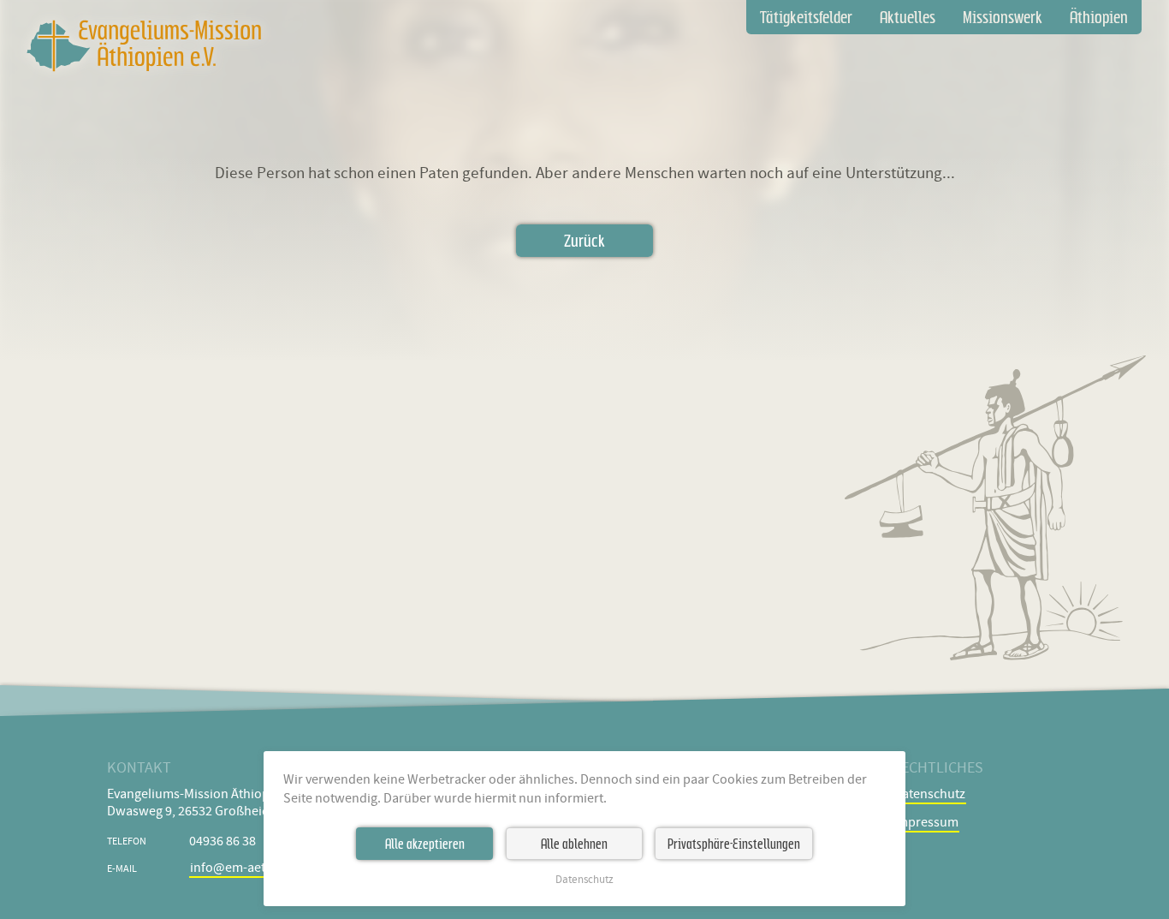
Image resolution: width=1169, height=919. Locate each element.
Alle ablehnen (574, 843)
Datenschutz (584, 880)
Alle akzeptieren (425, 843)
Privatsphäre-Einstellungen (734, 843)
